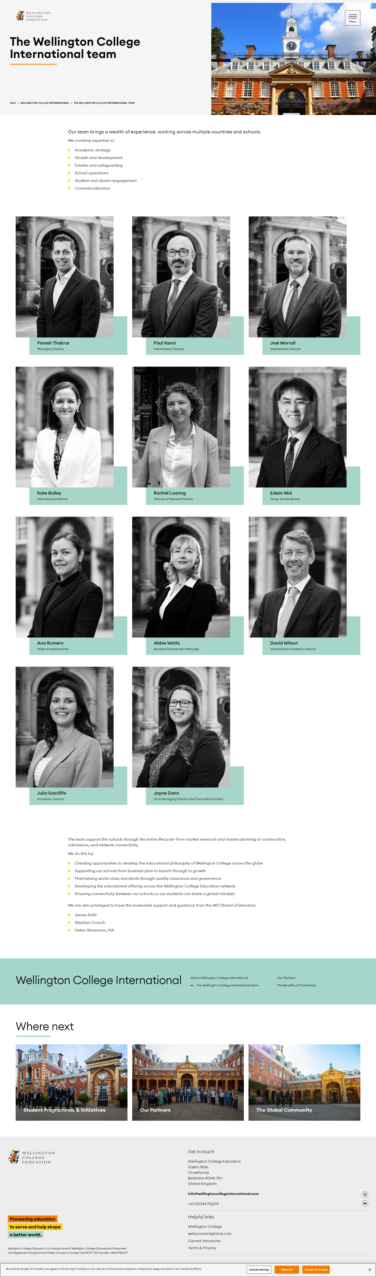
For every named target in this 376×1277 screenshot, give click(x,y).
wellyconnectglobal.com (209, 1233)
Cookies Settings (259, 1269)
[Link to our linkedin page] (365, 1203)
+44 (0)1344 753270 (203, 1203)
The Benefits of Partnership (296, 985)
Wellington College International (45, 102)
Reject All (286, 1269)
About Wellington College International (219, 978)
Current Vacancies (204, 1240)
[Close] (369, 1269)
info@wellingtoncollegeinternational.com (223, 1193)
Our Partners (286, 978)
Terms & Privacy (202, 1247)
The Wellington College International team (227, 985)
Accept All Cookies (316, 1269)
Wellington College (205, 1226)
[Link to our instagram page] (365, 1194)
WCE (13, 102)
